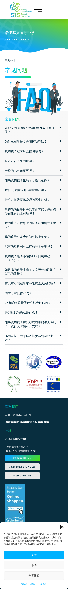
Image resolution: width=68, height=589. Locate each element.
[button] (62, 527)
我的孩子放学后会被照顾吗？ (24, 151)
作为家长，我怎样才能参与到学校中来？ (29, 338)
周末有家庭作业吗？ (18, 293)
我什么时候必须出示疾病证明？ (26, 190)
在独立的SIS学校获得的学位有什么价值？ (29, 130)
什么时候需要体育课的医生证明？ (27, 200)
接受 (34, 555)
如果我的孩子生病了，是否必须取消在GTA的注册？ (30, 271)
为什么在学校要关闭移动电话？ (26, 141)
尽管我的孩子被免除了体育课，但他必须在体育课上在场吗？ (30, 211)
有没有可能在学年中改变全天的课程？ (30, 283)
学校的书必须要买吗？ (20, 171)
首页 (7, 60)
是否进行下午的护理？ (20, 161)
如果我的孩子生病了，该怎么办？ (27, 180)
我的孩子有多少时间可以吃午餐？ (27, 237)
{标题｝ (24, 584)
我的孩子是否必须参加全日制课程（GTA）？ (27, 258)
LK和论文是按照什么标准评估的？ (28, 303)
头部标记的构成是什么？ (21, 312)
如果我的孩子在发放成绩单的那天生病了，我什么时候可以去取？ (30, 324)
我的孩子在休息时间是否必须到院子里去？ (30, 225)
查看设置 (34, 575)
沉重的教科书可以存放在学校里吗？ (29, 246)
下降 (34, 565)
